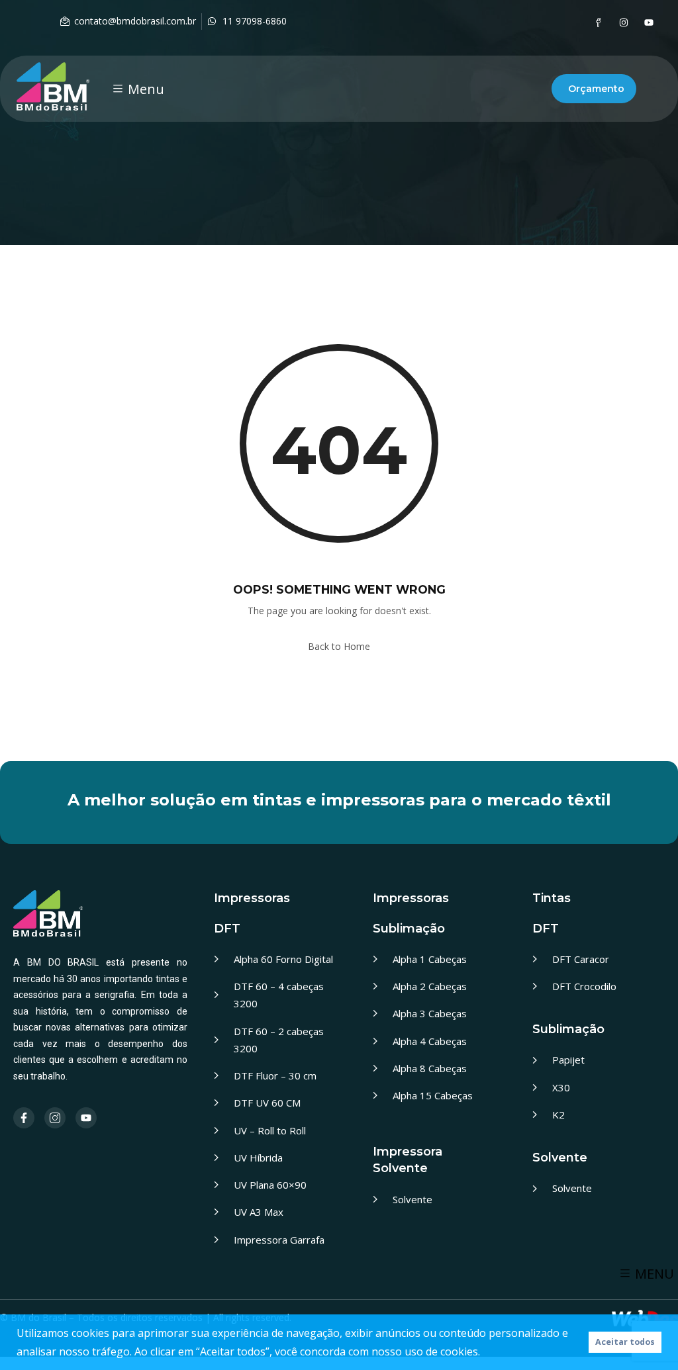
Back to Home (339, 646)
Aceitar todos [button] (625, 1341)
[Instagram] (623, 22)
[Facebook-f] (23, 1117)
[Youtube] (649, 22)
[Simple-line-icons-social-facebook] (598, 22)
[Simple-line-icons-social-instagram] (55, 1117)
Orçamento (596, 89)
